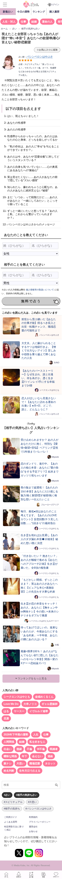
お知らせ (33, 831)
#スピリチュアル (13, 802)
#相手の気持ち (12, 808)
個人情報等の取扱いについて (40, 289)
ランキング (39, 11)
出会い (8, 749)
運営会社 (33, 826)
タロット (50, 763)
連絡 (50, 756)
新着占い (8, 11)
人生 (35, 734)
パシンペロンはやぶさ (49, 335)
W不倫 (41, 749)
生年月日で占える (29, 770)
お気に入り (56, 874)
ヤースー (19, 711)
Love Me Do (11, 704)
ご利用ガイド (10, 817)
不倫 (29, 749)
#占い (7, 794)
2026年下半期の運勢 (16, 734)
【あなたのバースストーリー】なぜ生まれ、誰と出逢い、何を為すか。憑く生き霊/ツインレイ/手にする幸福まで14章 (38, 378)
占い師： (36, 57)
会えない (37, 756)
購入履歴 (54, 11)
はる (6, 711)
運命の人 (47, 21)
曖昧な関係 (10, 756)
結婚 (34, 21)
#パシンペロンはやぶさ (38, 808)
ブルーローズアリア (50, 505)
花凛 (6, 718)
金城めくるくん (44, 696)
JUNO (56, 362)
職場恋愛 (34, 763)
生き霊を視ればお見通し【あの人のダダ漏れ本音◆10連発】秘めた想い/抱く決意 (39, 539)
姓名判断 (9, 770)
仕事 (23, 21)
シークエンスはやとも (49, 390)
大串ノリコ (30, 704)
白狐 (57, 645)
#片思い (32, 802)
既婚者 (54, 749)
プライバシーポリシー (39, 822)
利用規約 (33, 817)
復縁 (19, 749)
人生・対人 (9, 21)
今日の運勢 (23, 11)
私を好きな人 (37, 741)
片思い (20, 763)
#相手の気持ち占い (26, 794)
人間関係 (9, 741)
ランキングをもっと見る (32, 678)
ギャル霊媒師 (50, 704)
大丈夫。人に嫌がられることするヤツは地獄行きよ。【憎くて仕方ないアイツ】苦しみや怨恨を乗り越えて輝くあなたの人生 (38, 350)
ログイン (55, 4)
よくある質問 (10, 822)
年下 (24, 756)
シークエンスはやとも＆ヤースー (44, 621)
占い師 (31, 874)
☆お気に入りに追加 (47, 49)
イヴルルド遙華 (38, 711)
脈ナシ (8, 763)
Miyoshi (55, 457)
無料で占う (31, 301)
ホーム (6, 874)
